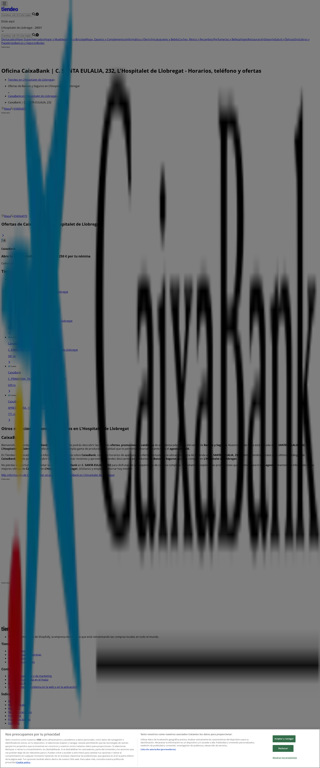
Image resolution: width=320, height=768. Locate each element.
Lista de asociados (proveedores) (158, 749)
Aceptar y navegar (284, 738)
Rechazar (283, 748)
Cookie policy (23, 762)
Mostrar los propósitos (285, 757)
